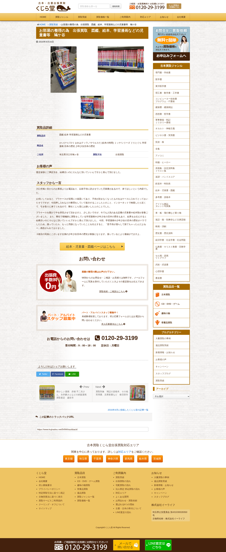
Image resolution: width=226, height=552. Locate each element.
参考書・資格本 (162, 197)
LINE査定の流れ (123, 512)
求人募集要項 (45, 485)
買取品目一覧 (171, 286)
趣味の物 (165, 313)
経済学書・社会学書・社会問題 (170, 240)
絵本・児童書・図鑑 (165, 190)
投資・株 (159, 142)
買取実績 (82, 17)
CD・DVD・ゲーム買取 (88, 481)
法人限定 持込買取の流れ (128, 489)
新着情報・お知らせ (165, 352)
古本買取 (165, 294)
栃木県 (143, 458)
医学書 (158, 79)
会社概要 (181, 17)
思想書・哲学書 (162, 114)
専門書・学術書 (162, 72)
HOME (43, 17)
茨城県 (157, 458)
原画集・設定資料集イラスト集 (165, 169)
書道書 (158, 278)
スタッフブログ (163, 373)
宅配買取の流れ (123, 485)
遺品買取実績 (162, 345)
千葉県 (97, 458)
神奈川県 (113, 458)
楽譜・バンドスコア (165, 177)
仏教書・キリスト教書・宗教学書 (170, 248)
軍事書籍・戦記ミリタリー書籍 (162, 121)
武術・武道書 (161, 264)
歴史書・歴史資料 (164, 233)
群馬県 (129, 458)
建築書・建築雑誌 (164, 107)
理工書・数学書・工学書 (167, 93)
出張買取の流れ (123, 481)
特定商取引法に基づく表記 (52, 493)
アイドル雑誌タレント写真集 (162, 205)
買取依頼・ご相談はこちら (112, 291)
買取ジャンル (61, 17)
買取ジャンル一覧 (85, 496)
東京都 (69, 458)
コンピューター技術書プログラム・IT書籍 (166, 100)
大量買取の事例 (163, 338)
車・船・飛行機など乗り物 (168, 213)
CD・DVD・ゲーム (170, 304)
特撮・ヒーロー (162, 162)
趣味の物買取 (83, 485)
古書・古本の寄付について (128, 508)
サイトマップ (45, 508)
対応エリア (145, 17)
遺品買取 (81, 493)
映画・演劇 (160, 226)
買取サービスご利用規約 (50, 500)
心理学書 (159, 271)
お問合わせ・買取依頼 (126, 500)
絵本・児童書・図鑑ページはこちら (90, 246)
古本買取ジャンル (171, 65)
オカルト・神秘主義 (165, 128)
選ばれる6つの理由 (125, 504)
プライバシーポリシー (49, 489)
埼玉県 (83, 458)
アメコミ (159, 155)
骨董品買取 (166, 322)
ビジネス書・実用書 (165, 135)
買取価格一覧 (102, 17)
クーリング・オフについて (52, 504)
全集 (157, 149)
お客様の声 (161, 359)
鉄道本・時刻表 (162, 183)
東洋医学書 (160, 86)
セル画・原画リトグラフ (161, 256)
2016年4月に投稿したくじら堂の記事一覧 (128, 410)
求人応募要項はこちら (112, 324)
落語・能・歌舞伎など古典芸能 (170, 219)
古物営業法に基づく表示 (50, 496)
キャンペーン (162, 366)
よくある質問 (122, 496)
